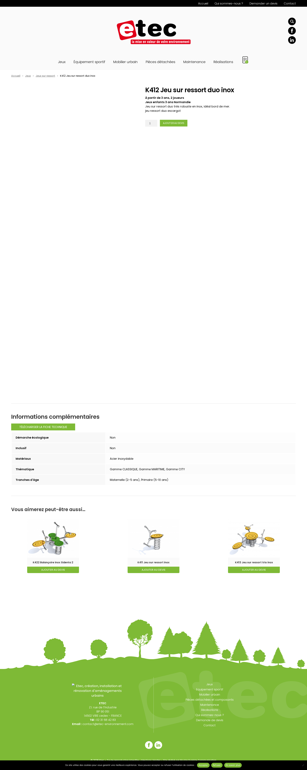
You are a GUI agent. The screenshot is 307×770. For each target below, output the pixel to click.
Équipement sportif (89, 62)
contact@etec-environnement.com (108, 724)
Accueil (203, 3)
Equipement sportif (209, 689)
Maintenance (194, 62)
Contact (290, 3)
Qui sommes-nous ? (229, 3)
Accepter (203, 765)
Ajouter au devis (173, 123)
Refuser (217, 765)
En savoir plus (233, 765)
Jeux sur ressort (45, 76)
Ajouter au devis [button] (53, 570)
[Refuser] (303, 765)
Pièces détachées (160, 62)
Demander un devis (263, 3)
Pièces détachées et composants (209, 700)
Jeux (62, 62)
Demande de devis (209, 720)
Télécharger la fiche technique (43, 427)
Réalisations (223, 62)
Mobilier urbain (125, 62)
